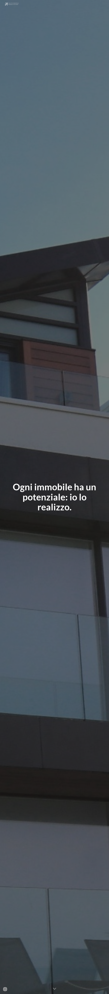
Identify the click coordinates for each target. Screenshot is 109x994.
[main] (54, 497)
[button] (54, 988)
